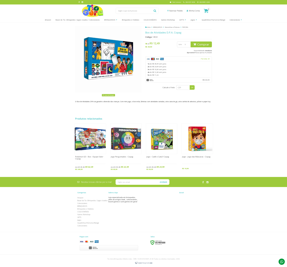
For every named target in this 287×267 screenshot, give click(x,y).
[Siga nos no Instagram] (82, 2)
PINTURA (185, 27)
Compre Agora (90, 149)
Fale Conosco (176, 2)
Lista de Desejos (109, 95)
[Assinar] (163, 182)
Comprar (203, 44)
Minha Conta (194, 11)
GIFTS (79, 217)
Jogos (79, 220)
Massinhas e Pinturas (172, 27)
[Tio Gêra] (92, 10)
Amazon (80, 198)
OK (192, 87)
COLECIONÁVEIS (83, 212)
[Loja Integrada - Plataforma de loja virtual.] (143, 263)
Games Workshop (83, 214)
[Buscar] (154, 11)
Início (149, 27)
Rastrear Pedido (176, 11)
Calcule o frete (169, 87)
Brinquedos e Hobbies (85, 209)
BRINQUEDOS (157, 27)
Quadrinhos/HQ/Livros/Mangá (88, 223)
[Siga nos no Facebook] (79, 2)
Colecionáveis (82, 226)
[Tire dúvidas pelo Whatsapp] (282, 262)
